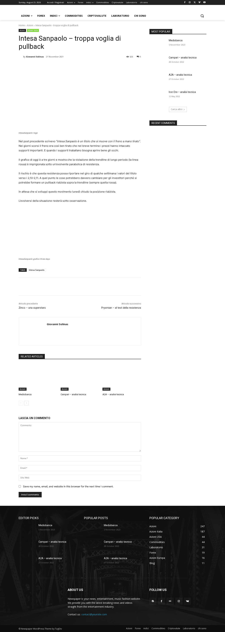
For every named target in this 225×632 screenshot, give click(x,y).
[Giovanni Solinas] (21, 56)
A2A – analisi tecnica (113, 394)
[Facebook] (185, 3)
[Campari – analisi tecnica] (80, 377)
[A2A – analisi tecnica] (121, 377)
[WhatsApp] (68, 65)
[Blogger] (152, 601)
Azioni (30, 25)
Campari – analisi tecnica (73, 394)
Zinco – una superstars (32, 307)
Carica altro (176, 109)
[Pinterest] (60, 65)
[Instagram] (190, 3)
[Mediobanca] (38, 377)
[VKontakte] (187, 601)
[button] (202, 16)
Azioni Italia (33, 30)
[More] (76, 65)
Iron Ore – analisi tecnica (182, 92)
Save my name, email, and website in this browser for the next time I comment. (68, 486)
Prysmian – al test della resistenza (121, 307)
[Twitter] (195, 3)
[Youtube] (204, 3)
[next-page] (26, 403)
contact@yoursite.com (94, 614)
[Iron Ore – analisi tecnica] (157, 96)
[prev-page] (21, 403)
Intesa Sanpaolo (36, 270)
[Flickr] (170, 601)
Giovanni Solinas (35, 56)
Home (22, 25)
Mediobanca (25, 394)
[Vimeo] (199, 3)
